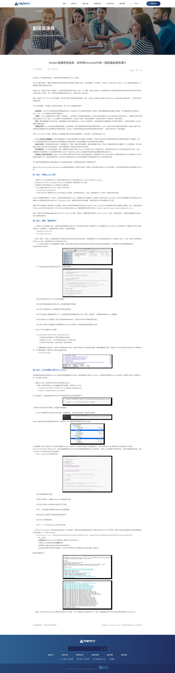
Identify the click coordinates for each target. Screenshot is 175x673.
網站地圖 (124, 655)
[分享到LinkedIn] (140, 70)
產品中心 (74, 3)
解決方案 (85, 3)
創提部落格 (110, 3)
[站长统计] (88, 670)
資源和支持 (97, 3)
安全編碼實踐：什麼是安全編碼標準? (45, 625)
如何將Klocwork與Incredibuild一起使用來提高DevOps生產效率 (121, 625)
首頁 (64, 3)
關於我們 (122, 3)
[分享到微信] (137, 70)
